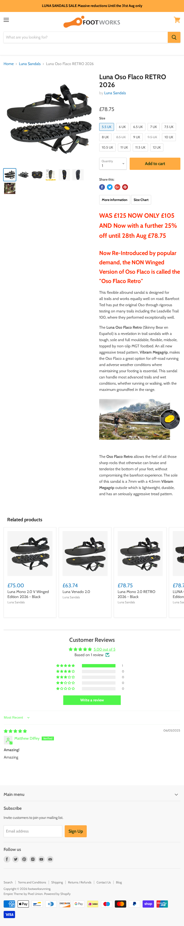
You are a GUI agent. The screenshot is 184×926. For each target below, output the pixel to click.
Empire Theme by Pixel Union (23, 894)
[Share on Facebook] (102, 187)
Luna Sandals (30, 64)
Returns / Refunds (79, 882)
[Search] (174, 37)
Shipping (57, 882)
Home (9, 64)
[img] (15, 731)
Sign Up (76, 831)
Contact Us (104, 882)
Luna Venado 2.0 (76, 591)
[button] (65, 665)
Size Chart (141, 200)
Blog (119, 882)
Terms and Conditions (32, 882)
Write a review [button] (92, 700)
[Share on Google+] (117, 187)
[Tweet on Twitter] (110, 187)
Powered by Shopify (57, 894)
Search (8, 882)
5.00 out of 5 (104, 649)
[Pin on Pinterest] (125, 187)
